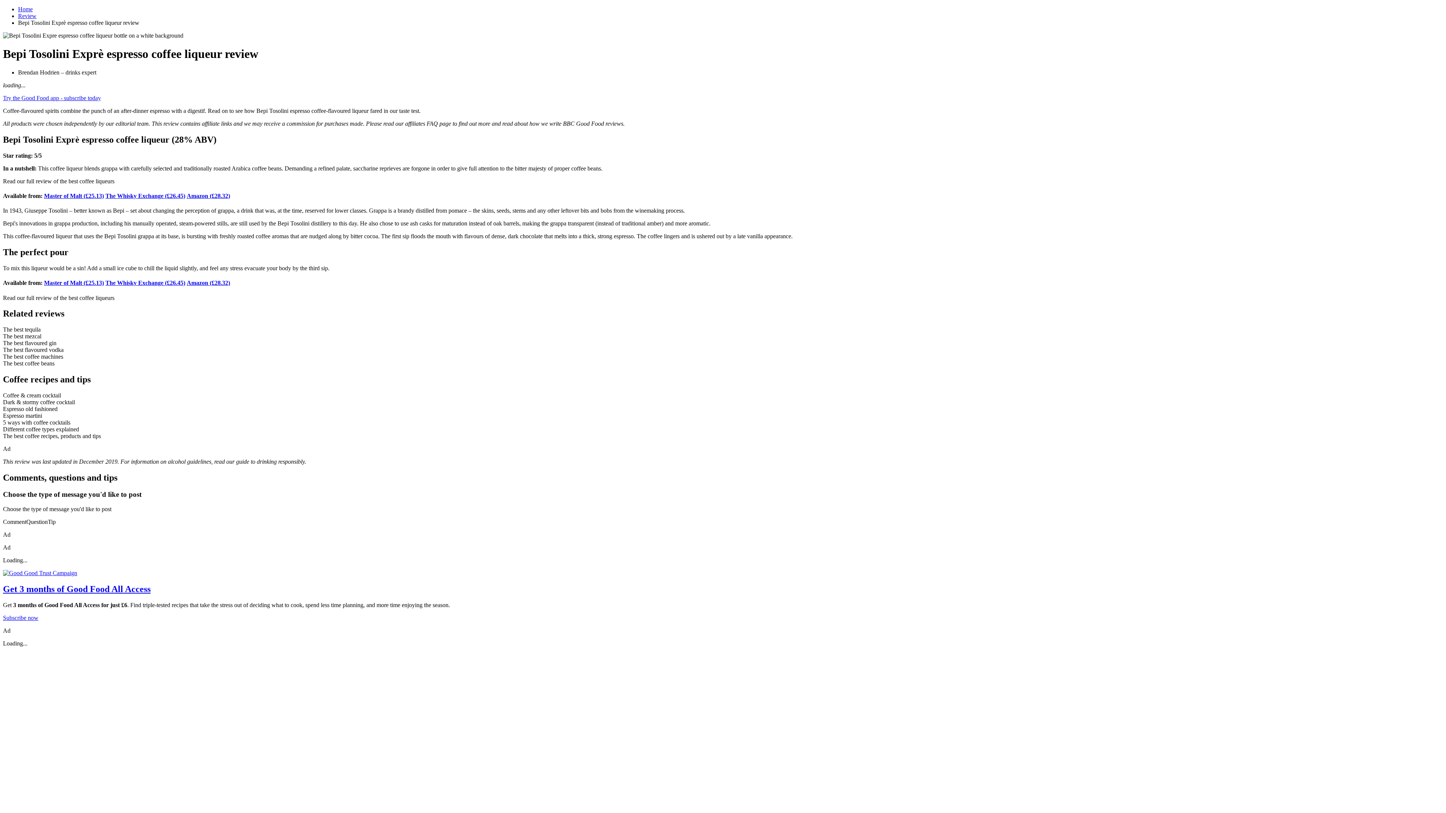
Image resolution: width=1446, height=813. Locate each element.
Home (25, 9)
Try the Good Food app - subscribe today (52, 98)
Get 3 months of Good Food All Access (77, 589)
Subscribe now (20, 618)
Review (27, 16)
